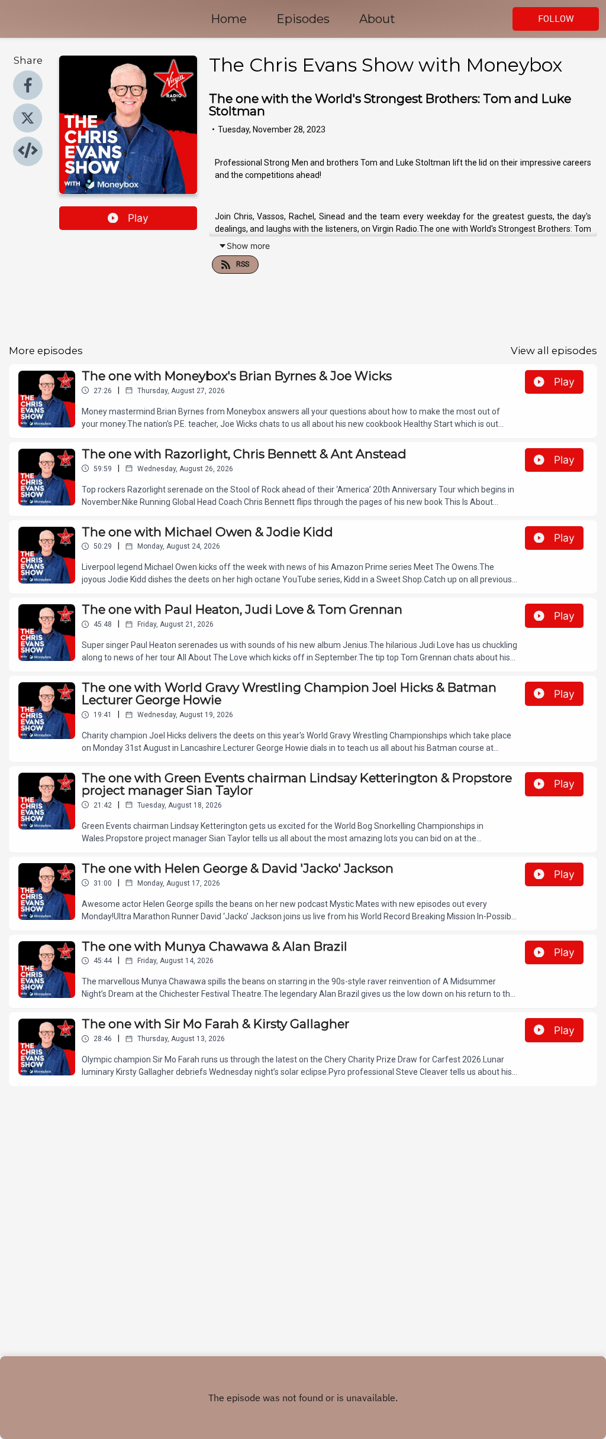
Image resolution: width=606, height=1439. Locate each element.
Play (138, 218)
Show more (248, 246)
